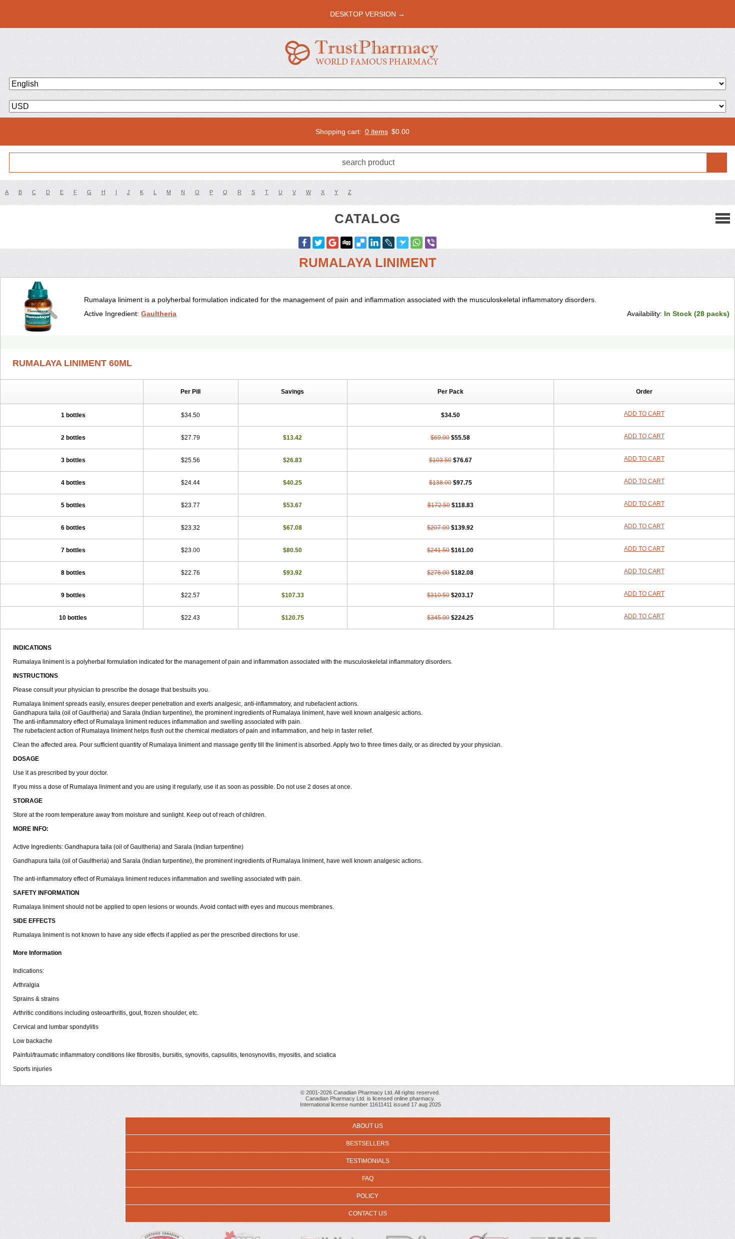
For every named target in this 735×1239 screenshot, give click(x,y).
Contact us (367, 1213)
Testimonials (368, 1160)
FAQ (368, 1178)
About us (367, 1125)
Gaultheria (158, 314)
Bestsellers (367, 1143)
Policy (367, 1195)
